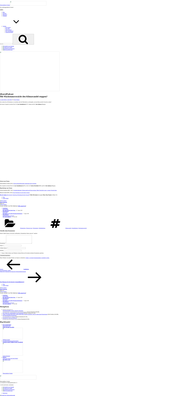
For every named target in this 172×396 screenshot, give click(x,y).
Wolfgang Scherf (6, 339)
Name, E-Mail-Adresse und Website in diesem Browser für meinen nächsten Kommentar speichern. (23, 253)
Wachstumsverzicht (82, 228)
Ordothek (5, 15)
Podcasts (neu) (29, 228)
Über (4, 197)
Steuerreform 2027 (8, 326)
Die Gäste (7, 28)
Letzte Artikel (5, 198)
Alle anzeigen (22, 206)
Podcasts (4, 13)
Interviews (5, 14)
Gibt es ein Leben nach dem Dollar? (10, 358)
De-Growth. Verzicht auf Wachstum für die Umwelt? (14, 194)
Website (1, 250)
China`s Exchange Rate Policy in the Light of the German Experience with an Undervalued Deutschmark (25, 314)
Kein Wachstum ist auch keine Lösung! (21, 192)
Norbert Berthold (6, 356)
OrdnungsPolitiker (9, 32)
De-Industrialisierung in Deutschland (13, 341)
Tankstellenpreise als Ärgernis (8, 215)
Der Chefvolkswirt (9, 31)
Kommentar (3, 243)
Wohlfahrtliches (42, 228)
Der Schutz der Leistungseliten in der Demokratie (13, 313)
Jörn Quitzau (16, 99)
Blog (4, 12)
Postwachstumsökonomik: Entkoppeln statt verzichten (24, 183)
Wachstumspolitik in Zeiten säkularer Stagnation (15, 311)
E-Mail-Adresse (4, 248)
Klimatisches (23, 228)
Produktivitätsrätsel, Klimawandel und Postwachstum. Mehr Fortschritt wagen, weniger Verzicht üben (35, 190)
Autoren (4, 26)
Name (1, 245)
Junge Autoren (8, 29)
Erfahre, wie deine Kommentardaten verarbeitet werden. (37, 257)
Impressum (5, 393)
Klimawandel (68, 228)
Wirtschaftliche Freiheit (7, 373)
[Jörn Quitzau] (3, 200)
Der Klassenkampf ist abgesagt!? (10, 316)
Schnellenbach (75, 228)
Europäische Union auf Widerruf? (10, 318)
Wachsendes (35, 228)
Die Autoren (8, 27)
